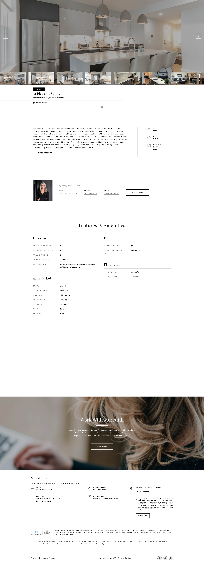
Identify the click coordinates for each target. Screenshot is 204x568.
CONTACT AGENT (137, 192)
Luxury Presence (49, 558)
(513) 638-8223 (90, 194)
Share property (45, 153)
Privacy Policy (150, 509)
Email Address (142, 492)
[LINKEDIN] (171, 558)
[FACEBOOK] (159, 558)
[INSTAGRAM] (165, 558)
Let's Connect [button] (102, 446)
